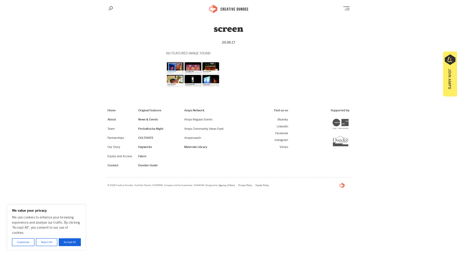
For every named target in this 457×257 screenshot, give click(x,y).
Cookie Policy (262, 185)
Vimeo (284, 147)
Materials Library (195, 147)
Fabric (142, 156)
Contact (112, 165)
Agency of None (227, 185)
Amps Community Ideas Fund (204, 129)
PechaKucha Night (150, 129)
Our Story (113, 147)
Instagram (281, 140)
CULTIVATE (146, 138)
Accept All (70, 242)
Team (111, 129)
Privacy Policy (245, 185)
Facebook (281, 133)
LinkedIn (282, 126)
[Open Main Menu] (346, 8)
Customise (23, 242)
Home (111, 110)
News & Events (148, 119)
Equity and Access (119, 156)
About (111, 119)
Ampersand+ (193, 138)
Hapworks (145, 147)
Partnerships (115, 138)
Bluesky (283, 119)
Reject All (46, 242)
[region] (46, 227)
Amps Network (194, 110)
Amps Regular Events (198, 119)
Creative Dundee (228, 8)
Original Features (149, 110)
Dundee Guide (148, 165)
